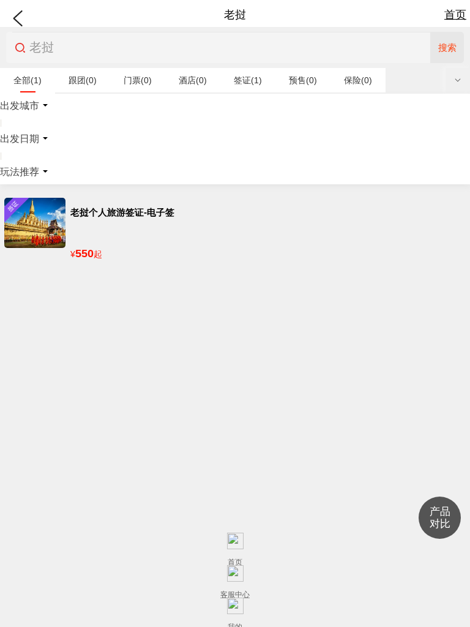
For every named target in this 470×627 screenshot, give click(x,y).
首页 (455, 15)
